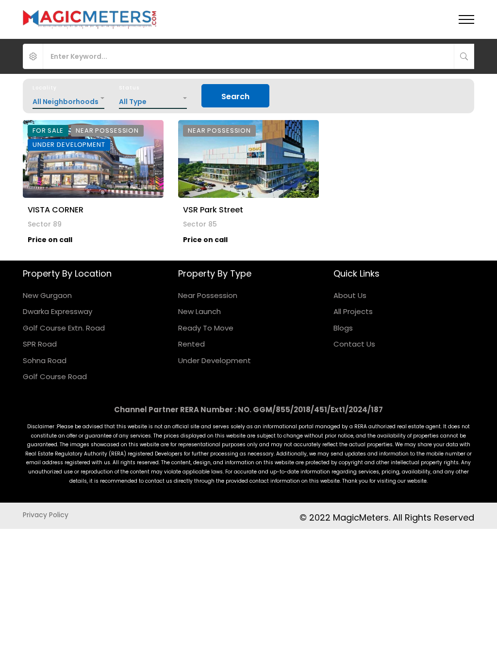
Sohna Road (44, 360)
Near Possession (207, 295)
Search (235, 96)
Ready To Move (205, 328)
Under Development (214, 360)
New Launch (199, 311)
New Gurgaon (47, 295)
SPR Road (40, 344)
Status (129, 87)
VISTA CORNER (55, 209)
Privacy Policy (45, 515)
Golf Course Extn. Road (64, 328)
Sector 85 (200, 224)
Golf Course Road (55, 376)
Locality (44, 87)
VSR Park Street (213, 209)
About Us (349, 295)
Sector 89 (45, 224)
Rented (191, 344)
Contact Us (354, 344)
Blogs (343, 328)
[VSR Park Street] (248, 159)
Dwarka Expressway (57, 311)
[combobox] (68, 99)
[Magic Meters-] (90, 19)
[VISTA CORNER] (93, 159)
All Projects (353, 311)
